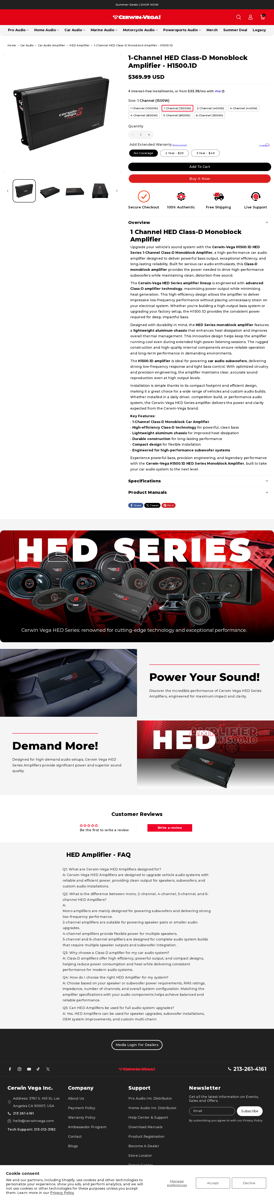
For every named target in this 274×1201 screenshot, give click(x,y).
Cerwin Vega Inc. (30, 1088)
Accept (213, 1183)
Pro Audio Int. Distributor (150, 1098)
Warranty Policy (82, 1117)
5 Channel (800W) (177, 116)
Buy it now (199, 179)
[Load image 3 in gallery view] (74, 190)
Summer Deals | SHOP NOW (137, 4)
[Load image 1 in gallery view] (24, 190)
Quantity (135, 126)
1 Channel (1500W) (178, 108)
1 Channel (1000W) (145, 108)
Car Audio (73, 30)
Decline (249, 1183)
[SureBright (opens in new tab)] (264, 145)
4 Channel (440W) (244, 108)
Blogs (73, 1146)
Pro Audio (17, 30)
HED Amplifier (79, 45)
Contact (75, 1136)
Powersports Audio (180, 30)
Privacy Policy (62, 1193)
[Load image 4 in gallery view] (99, 190)
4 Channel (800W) (145, 116)
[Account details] (250, 17)
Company (80, 1088)
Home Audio (45, 30)
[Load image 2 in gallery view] (49, 190)
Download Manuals (145, 1127)
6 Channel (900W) (210, 116)
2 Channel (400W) (211, 108)
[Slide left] (7, 191)
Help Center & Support (148, 1117)
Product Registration (146, 1136)
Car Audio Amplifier (51, 45)
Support (139, 1088)
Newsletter (205, 1088)
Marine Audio (102, 30)
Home (11, 45)
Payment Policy (81, 1108)
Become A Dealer (143, 1146)
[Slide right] (117, 191)
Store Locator (140, 1155)
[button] (238, 17)
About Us (76, 1098)
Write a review (170, 828)
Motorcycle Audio (139, 30)
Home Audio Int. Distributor (152, 1108)
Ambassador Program (87, 1127)
